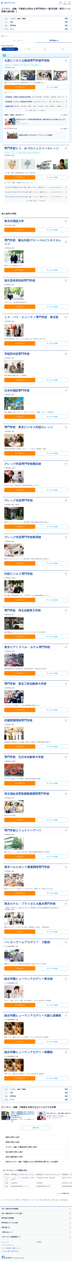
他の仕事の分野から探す (14, 1152)
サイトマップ (5, 1242)
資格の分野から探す (13, 1137)
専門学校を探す (25, 1200)
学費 (62, 49)
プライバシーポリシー (7, 1245)
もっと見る (63, 115)
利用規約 (39, 1242)
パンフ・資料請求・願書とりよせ (10, 1248)
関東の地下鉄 (47, 1200)
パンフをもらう (20, 87)
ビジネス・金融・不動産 (36, 1200)
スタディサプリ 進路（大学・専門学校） (11, 1200)
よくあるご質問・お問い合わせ (10, 1251)
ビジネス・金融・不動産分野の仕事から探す (21, 1147)
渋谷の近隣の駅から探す (14, 1157)
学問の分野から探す (13, 1142)
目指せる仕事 (10, 49)
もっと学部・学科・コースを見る (35, 110)
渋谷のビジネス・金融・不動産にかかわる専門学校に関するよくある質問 (32, 1162)
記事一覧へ (36, 1127)
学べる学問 (27, 49)
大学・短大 (18, 40)
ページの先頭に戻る (63, 1193)
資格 (45, 49)
